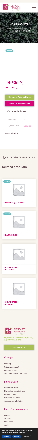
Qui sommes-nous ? (11, 367)
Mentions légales (10, 370)
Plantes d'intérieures (12, 388)
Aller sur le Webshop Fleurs (19, 104)
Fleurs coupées (10, 394)
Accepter (6, 436)
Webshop (7, 364)
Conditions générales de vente (15, 374)
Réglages (26, 436)
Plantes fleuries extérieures (14, 391)
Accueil (9, 28)
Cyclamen (7, 418)
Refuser (16, 436)
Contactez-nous (19, 347)
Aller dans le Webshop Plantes (19, 97)
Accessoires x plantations (13, 401)
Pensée (7, 415)
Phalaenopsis (9, 422)
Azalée (6, 425)
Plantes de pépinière (12, 398)
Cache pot (17, 28)
